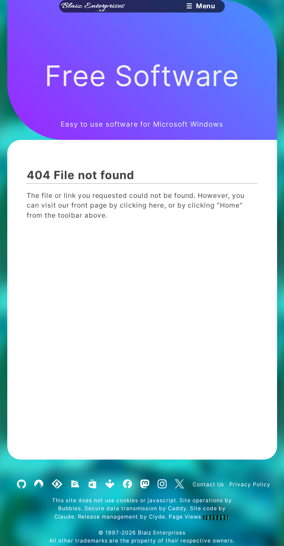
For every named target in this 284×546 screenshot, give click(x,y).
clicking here (142, 205)
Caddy (177, 508)
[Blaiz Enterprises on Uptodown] (110, 484)
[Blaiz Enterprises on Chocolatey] (75, 484)
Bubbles (69, 508)
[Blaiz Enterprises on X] (179, 484)
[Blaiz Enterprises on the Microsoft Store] (92, 484)
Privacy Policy (249, 484)
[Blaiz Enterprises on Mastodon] (144, 484)
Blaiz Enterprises (162, 532)
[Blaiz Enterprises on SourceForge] (57, 484)
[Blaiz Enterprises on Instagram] (162, 484)
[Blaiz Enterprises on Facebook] (127, 484)
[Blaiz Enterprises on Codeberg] (38, 484)
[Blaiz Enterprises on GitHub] (21, 484)
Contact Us (208, 484)
